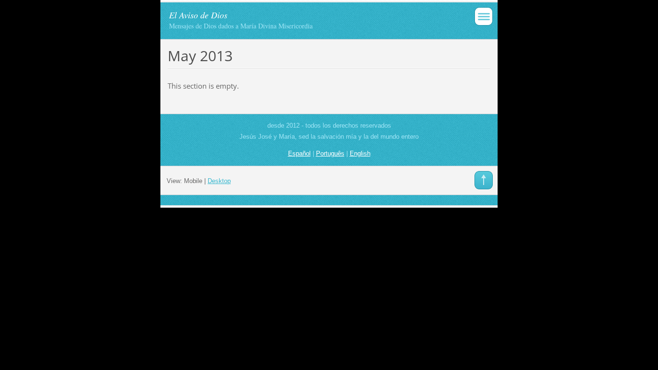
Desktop (219, 181)
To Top (483, 180)
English (360, 153)
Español (299, 153)
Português (330, 153)
